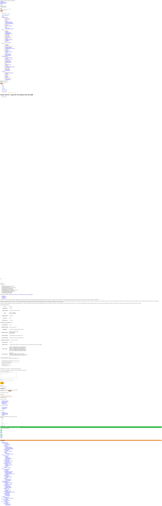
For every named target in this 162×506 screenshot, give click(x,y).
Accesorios (6, 45)
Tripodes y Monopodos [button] (7, 24)
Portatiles (6, 58)
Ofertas (3, 16)
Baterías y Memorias (6, 497)
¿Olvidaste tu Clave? (5, 414)
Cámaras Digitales (11, 294)
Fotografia (20, 294)
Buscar (1, 83)
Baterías (6, 73)
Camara (24, 294)
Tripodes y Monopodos (7, 449)
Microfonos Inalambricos (8, 472)
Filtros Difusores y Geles (8, 59)
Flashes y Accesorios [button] (6, 20)
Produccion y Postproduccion (8, 463)
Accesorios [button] (5, 26)
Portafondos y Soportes (8, 62)
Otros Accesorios (6, 503)
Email (1, 380)
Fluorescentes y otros (8, 64)
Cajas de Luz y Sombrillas (8, 57)
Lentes (6, 19)
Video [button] (3, 29)
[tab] (82, 296)
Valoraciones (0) (4, 298)
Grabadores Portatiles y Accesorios (10, 48)
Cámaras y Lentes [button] (6, 18)
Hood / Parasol (7, 453)
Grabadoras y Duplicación (8, 39)
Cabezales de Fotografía (8, 25)
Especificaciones (4, 296)
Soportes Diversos (7, 79)
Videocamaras (7, 36)
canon (26, 294)
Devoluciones (4, 403)
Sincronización (7, 494)
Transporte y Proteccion (7, 500)
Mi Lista (3, 415)
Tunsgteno (6, 65)
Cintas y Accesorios (8, 42)
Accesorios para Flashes (8, 447)
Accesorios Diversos (8, 504)
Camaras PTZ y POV (8, 462)
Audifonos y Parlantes (8, 53)
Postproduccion (7, 40)
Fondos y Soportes (6, 485)
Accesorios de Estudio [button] (7, 68)
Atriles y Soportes (7, 54)
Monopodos (7, 31)
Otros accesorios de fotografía (9, 23)
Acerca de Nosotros (4, 407)
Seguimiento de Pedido (3, 2)
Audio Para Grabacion (7, 475)
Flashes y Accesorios (6, 445)
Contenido (3, 297)
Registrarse (7, 15)
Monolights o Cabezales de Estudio (10, 66)
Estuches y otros (7, 77)
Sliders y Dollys (7, 459)
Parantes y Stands (7, 69)
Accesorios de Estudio (7, 493)
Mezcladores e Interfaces (8, 51)
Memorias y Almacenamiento (9, 72)
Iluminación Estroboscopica (7, 491)
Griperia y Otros (7, 70)
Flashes (6, 21)
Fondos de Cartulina (8, 61)
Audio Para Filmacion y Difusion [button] (8, 46)
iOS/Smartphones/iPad (7, 469)
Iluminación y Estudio (5, 481)
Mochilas (6, 76)
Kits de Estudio (7, 67)
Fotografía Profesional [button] (5, 17)
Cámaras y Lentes (16, 294)
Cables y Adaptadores (8, 55)
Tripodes (6, 450)
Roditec (1, 5)
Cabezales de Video (8, 32)
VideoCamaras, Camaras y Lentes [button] (8, 35)
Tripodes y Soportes (6, 455)
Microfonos (6, 44)
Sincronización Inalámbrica (9, 22)
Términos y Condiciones (5, 401)
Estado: (1, 284)
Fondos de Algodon (8, 60)
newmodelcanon (30, 294)
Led (5, 63)
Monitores (6, 38)
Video (3, 454)
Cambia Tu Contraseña (5, 413)
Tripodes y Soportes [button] (6, 30)
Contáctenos (2, 1)
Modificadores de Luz (7, 482)
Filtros (6, 27)
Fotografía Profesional (5, 442)
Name (1, 379)
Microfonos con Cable (8, 47)
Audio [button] (3, 43)
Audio (3, 468)
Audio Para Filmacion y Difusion (8, 471)
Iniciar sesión (4, 15)
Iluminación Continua (6, 488)
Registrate (3, 412)
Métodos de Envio (4, 402)
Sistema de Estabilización (8, 33)
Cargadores (6, 74)
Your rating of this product (3, 371)
